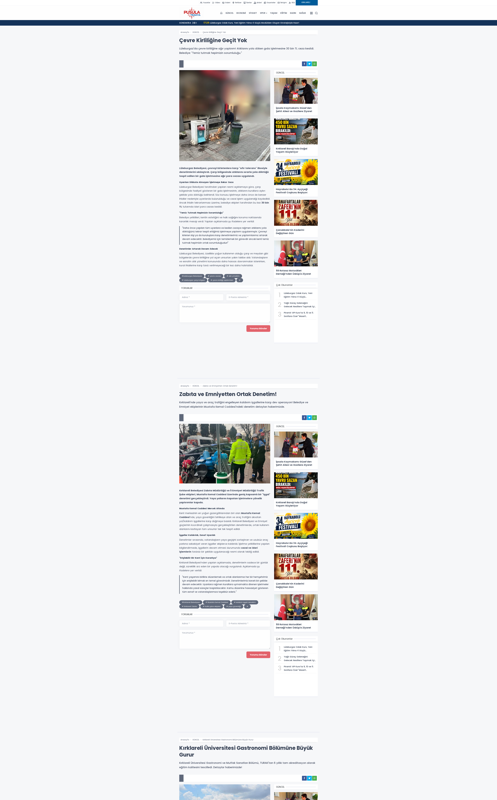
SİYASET (253, 13)
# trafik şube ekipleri (212, 606)
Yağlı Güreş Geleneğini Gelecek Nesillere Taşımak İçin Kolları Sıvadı (242, 22)
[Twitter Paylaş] (309, 63)
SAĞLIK (302, 13)
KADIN (293, 13)
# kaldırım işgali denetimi (245, 602)
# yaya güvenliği (233, 606)
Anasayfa (185, 32)
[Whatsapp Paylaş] (314, 63)
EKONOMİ (241, 13)
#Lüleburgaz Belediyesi (192, 276)
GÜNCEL (229, 13)
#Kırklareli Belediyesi (191, 602)
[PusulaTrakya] (192, 13)
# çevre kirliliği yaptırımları (222, 280)
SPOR (262, 13)
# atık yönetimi (233, 276)
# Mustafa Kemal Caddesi (217, 602)
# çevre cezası (214, 276)
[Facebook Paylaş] (304, 63)
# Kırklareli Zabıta (189, 606)
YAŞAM (273, 13)
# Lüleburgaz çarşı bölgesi (193, 280)
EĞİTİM (283, 13)
